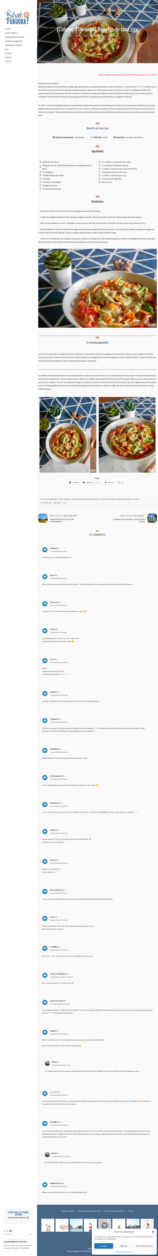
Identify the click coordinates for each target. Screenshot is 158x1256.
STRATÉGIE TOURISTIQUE (14, 41)
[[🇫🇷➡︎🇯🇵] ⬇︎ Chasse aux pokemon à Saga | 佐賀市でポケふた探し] (104, 1225)
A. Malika (53, 947)
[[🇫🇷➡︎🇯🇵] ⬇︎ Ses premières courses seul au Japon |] (90, 1225)
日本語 (8, 61)
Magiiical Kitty (55, 1183)
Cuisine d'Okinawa (50, 499)
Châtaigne (54, 749)
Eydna (52, 629)
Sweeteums (55, 803)
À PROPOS (8, 53)
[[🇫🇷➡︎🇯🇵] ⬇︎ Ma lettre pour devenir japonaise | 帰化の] (147, 1225)
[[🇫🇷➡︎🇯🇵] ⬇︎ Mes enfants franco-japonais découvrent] (118, 1225)
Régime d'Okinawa (124, 499)
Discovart (54, 602)
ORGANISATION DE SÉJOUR (14, 37)
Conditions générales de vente (89, 1211)
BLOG (7, 49)
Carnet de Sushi (56, 1001)
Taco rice (135, 499)
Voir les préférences (144, 1246)
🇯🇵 (7, 1231)
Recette (98, 499)
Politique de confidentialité (124, 1252)
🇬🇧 (10, 1231)
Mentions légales (67, 1211)
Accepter (104, 1246)
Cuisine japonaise (64, 499)
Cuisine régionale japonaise (83, 499)
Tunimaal (53, 719)
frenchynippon (56, 776)
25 (66, 503)
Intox (52, 917)
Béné (54, 1062)
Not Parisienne (56, 890)
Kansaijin (53, 1122)
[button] (153, 1232)
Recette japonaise (109, 499)
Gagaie (53, 1031)
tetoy (52, 575)
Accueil (78, 36)
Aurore (53, 830)
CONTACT (8, 57)
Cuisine (85, 36)
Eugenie (53, 548)
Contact (131, 1211)
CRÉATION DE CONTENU (13, 45)
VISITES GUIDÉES (11, 33)
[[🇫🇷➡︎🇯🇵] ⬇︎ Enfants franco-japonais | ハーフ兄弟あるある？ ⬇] (47, 1225)
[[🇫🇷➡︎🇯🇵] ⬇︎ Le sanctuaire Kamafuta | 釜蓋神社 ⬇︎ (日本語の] (76, 1225)
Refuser (123, 1246)
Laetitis (53, 692)
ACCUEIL (8, 29)
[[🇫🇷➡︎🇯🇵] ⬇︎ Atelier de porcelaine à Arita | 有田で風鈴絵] (133, 1225)
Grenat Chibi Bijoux (58, 974)
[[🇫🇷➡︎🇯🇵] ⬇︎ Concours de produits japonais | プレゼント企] (62, 1225)
